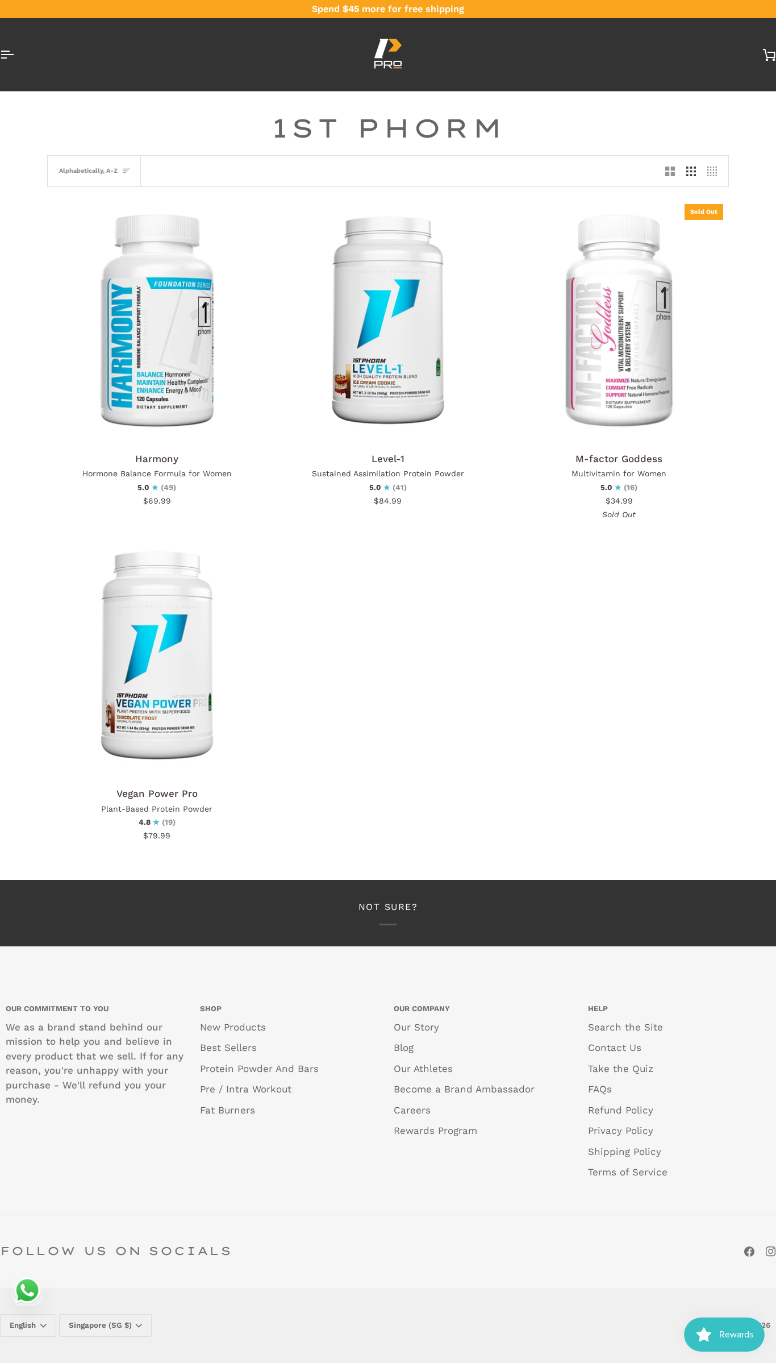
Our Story (416, 1027)
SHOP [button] (211, 1008)
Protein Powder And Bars (259, 1068)
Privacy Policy (620, 1130)
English (23, 1325)
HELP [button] (598, 1008)
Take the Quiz (620, 1068)
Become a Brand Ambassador (464, 1089)
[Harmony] (157, 320)
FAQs (600, 1089)
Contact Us (614, 1047)
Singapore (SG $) (100, 1325)
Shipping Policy (624, 1151)
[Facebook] (749, 1251)
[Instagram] (771, 1251)
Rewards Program (435, 1130)
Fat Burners (227, 1110)
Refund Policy (620, 1110)
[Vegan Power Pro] (157, 656)
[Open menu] (17, 54)
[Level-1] (388, 320)
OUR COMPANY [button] (422, 1008)
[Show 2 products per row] (670, 171)
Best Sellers (228, 1047)
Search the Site (625, 1027)
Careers (412, 1110)
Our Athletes (423, 1068)
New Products (233, 1027)
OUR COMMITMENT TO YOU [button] (57, 1008)
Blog (404, 1047)
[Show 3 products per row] (691, 171)
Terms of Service (627, 1172)
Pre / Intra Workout (245, 1089)
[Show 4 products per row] (715, 171)
